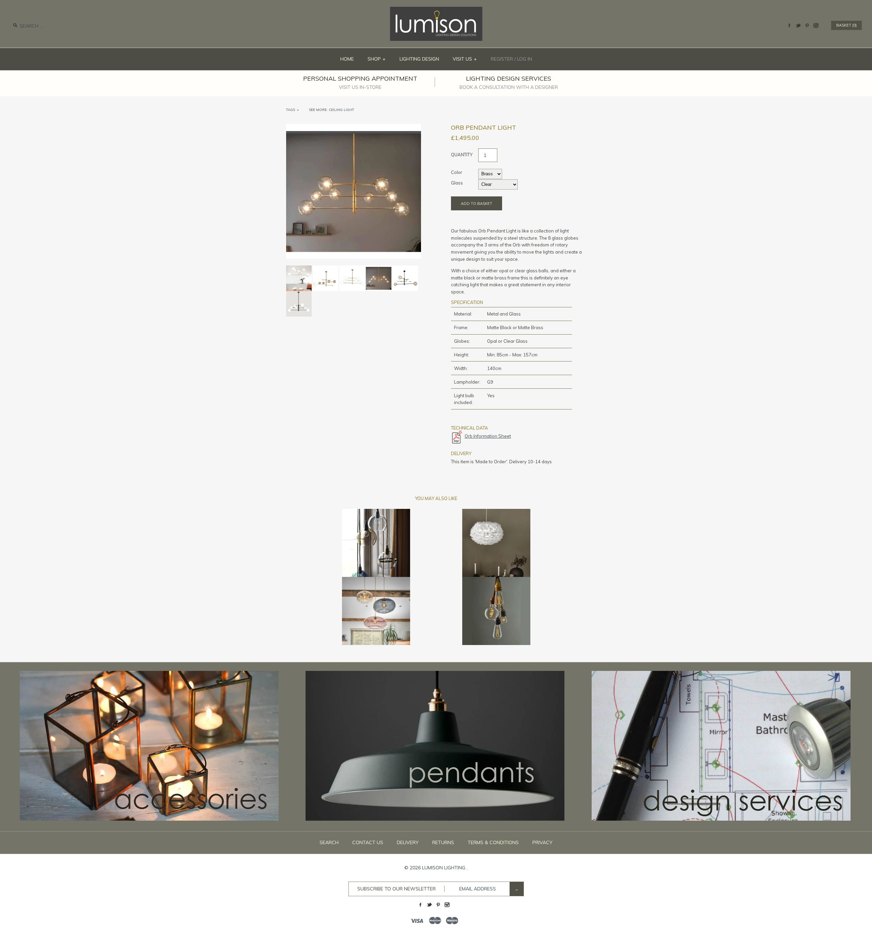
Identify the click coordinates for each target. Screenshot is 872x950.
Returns (443, 842)
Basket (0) (846, 25)
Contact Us (367, 842)
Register (502, 59)
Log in (524, 59)
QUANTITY (461, 154)
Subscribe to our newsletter (396, 889)
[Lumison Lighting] (436, 10)
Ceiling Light (341, 110)
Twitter (798, 25)
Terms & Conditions (493, 842)
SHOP (377, 59)
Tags (292, 110)
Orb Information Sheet (488, 436)
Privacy (542, 842)
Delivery (408, 842)
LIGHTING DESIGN (419, 59)
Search (329, 842)
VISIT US (465, 59)
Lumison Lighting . (445, 868)
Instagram (816, 25)
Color (456, 172)
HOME (347, 59)
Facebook (789, 25)
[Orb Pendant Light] (353, 127)
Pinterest (807, 25)
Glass (457, 183)
